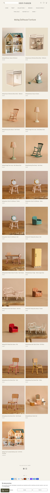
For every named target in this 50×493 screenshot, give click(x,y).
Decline (40, 490)
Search (17, 2)
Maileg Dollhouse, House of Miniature (9, 58)
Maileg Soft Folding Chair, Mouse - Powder (34, 308)
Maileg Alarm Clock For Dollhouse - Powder (11, 201)
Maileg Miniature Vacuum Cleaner (32, 93)
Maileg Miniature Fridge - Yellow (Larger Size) (34, 272)
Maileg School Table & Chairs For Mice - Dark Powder (13, 272)
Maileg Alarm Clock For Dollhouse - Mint (10, 237)
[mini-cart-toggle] (46, 3)
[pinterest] (24, 468)
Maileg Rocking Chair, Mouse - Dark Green (33, 165)
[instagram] (26, 468)
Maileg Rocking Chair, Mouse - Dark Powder (11, 129)
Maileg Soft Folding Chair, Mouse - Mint (33, 237)
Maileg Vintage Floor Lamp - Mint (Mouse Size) (11, 165)
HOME (6, 8)
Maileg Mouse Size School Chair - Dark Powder (11, 416)
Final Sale (16, 11)
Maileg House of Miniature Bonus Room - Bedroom (12, 93)
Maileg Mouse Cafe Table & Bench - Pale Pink (11, 308)
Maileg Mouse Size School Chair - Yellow (33, 380)
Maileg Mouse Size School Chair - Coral (10, 380)
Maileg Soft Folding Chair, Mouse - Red (10, 344)
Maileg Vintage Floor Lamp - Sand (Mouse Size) (35, 129)
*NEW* (13, 8)
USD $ (24, 475)
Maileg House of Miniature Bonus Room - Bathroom (35, 58)
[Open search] (4, 2)
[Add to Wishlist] (23, 29)
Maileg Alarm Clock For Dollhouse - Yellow (34, 201)
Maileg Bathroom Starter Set (31, 416)
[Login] (41, 3)
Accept (24, 490)
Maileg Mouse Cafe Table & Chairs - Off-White (34, 344)
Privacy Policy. (7, 486)
